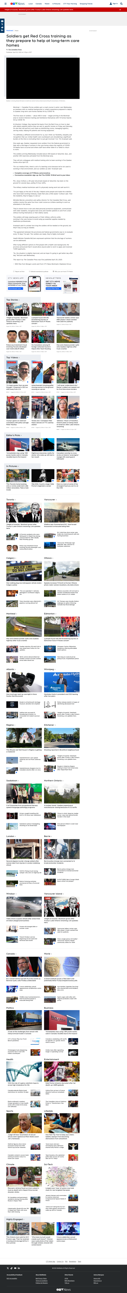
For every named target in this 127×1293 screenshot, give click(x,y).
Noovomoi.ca (98, 1280)
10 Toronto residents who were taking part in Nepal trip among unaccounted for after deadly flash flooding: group (30, 537)
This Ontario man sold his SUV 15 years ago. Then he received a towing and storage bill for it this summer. (17, 1240)
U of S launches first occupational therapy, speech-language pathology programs (22, 806)
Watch (47, 4)
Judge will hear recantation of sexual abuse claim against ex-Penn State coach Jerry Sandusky (23, 1137)
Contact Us (60, 1261)
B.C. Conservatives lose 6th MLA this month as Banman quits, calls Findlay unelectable (23, 980)
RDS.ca (96, 1283)
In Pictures (56, 4)
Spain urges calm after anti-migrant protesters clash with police (67, 998)
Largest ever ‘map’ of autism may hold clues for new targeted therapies (60, 1189)
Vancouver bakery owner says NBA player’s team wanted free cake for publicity (68, 320)
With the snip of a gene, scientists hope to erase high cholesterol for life (23, 1084)
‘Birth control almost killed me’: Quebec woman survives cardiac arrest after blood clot (30, 658)
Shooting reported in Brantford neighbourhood (61, 750)
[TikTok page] (11, 1268)
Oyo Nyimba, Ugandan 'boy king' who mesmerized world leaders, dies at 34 (67, 988)
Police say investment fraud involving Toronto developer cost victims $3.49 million (16, 347)
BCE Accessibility (12, 1278)
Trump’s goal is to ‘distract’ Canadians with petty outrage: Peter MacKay (17, 423)
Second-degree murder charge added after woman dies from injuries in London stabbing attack (23, 863)
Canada (39, 4)
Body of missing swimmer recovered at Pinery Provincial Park (29, 883)
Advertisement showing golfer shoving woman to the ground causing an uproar (43, 387)
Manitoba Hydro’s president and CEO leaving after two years (61, 695)
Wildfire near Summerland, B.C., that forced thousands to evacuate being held (60, 525)
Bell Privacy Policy (41, 1278)
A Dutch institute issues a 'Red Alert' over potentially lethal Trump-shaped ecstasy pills (60, 980)
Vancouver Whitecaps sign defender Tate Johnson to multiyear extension (66, 544)
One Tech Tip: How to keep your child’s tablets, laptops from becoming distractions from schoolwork (60, 1137)
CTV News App (50, 1261)
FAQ (66, 1261)
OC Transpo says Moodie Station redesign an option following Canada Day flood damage (68, 603)
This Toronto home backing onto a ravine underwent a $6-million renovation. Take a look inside (17, 487)
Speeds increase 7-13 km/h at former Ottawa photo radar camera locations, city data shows (61, 584)
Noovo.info (97, 1278)
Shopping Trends (86, 4)
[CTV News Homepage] (17, 4)
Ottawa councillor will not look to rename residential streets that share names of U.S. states (68, 592)
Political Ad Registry (42, 1283)
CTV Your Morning (70, 4)
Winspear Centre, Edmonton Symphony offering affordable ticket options (67, 648)
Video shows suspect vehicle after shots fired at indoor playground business (23, 920)
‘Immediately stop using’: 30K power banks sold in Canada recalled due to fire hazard (17, 455)
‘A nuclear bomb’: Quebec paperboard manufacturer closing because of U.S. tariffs (60, 806)
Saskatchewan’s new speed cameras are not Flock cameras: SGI (30, 759)
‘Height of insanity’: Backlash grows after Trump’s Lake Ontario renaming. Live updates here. (17, 320)
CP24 (66, 1278)
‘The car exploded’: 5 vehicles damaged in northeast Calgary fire (30, 592)
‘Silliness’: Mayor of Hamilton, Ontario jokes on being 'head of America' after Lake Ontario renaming (68, 423)
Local (31, 4)
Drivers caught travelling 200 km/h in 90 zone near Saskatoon (30, 814)
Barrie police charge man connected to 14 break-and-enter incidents (59, 862)
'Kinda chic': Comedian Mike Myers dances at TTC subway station (42, 423)
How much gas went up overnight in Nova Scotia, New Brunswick (21, 695)
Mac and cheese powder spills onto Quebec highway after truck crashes (68, 347)
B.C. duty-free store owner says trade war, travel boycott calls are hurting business (68, 534)
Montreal (9, 30)
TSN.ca (67, 1283)
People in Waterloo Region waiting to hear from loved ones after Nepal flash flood (67, 768)
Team (79, 1261)
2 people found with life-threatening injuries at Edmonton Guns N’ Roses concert (41, 320)
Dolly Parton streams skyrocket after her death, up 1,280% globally (61, 1084)
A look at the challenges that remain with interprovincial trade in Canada (23, 1033)
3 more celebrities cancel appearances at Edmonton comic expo (30, 988)
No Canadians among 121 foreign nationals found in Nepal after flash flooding (41, 347)
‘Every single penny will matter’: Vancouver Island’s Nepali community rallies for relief (67, 940)
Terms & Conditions (41, 1280)
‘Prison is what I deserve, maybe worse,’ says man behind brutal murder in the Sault (67, 815)
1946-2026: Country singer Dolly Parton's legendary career (43, 485)
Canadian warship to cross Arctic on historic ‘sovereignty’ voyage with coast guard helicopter (68, 456)
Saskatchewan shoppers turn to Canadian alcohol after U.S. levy (30, 769)
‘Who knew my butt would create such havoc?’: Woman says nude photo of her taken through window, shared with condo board (42, 1241)
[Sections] (5, 4)
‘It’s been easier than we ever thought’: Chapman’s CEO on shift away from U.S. (17, 387)
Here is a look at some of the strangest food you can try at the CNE (67, 486)
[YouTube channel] (15, 1268)
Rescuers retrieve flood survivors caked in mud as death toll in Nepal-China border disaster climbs (23, 1190)
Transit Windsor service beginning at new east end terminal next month (28, 938)
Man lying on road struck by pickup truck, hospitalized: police (68, 657)
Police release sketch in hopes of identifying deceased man (68, 703)
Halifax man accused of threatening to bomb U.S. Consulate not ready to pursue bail (30, 715)
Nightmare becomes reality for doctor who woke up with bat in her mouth (43, 455)
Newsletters (72, 1261)
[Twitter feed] (8, 1268)
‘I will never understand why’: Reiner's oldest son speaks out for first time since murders (68, 387)
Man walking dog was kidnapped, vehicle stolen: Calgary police (24, 584)
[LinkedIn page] (19, 1268)
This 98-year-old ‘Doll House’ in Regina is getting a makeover (24, 751)
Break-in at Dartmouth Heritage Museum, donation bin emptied (30, 703)
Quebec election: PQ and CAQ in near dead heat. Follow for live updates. (30, 648)
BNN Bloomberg (69, 1280)
